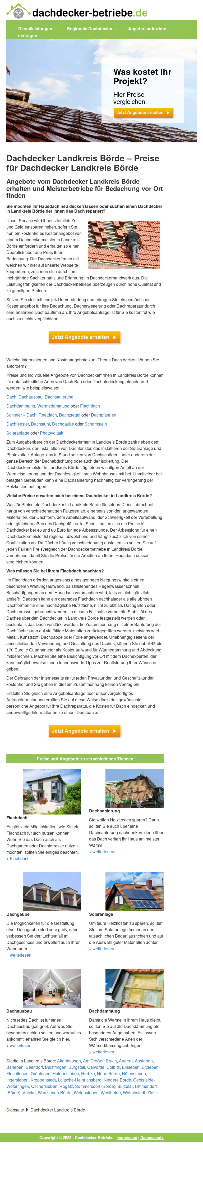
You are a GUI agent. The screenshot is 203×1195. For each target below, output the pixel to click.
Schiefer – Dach (21, 415)
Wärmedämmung (53, 406)
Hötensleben (134, 1073)
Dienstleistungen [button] (35, 28)
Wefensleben (86, 1092)
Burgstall (76, 1067)
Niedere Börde (117, 1080)
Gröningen (40, 1073)
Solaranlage (17, 433)
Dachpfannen (103, 415)
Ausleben (144, 1061)
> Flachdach (18, 858)
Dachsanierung (59, 397)
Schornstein (96, 424)
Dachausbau (31, 397)
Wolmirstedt (134, 1092)
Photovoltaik (51, 433)
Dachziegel (69, 415)
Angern (126, 1061)
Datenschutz (152, 1137)
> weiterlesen (101, 851)
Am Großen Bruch (100, 1061)
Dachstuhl (40, 424)
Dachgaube (63, 424)
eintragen (27, 35)
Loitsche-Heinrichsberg (80, 1080)
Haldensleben (66, 1073)
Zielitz (153, 1092)
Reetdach (48, 415)
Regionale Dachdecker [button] (90, 28)
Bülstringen (55, 1067)
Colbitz (113, 1067)
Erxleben (150, 1067)
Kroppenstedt (43, 1080)
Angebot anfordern (147, 28)
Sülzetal (125, 1086)
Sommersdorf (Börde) (95, 1086)
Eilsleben (131, 1067)
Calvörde (95, 1067)
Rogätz (66, 1086)
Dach (11, 397)
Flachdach (90, 406)
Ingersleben (17, 1080)
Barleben (15, 1067)
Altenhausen (69, 1061)
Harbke (88, 1073)
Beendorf (34, 1067)
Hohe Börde (108, 1073)
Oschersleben (44, 1086)
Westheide (111, 1092)
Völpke (29, 1092)
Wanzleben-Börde (55, 1092)
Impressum (127, 1137)
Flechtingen (17, 1073)
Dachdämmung (20, 406)
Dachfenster (17, 424)
